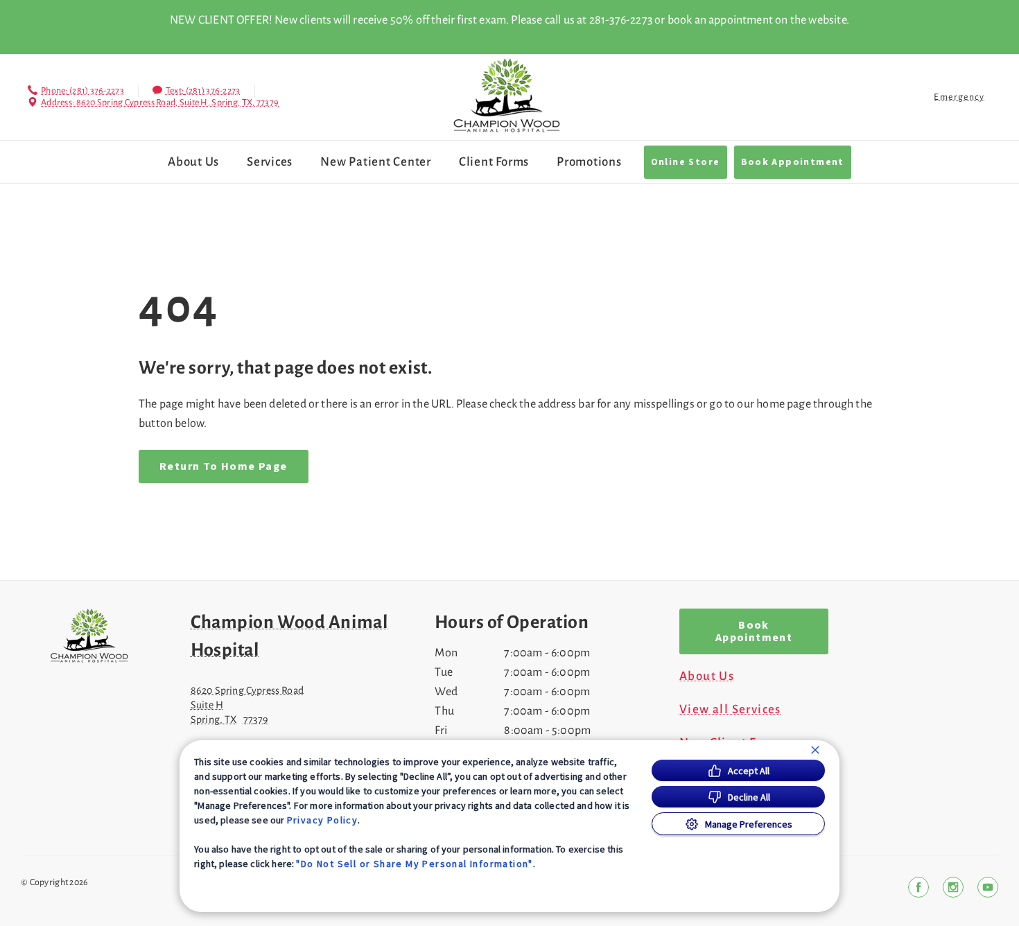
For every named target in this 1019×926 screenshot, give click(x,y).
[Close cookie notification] (815, 750)
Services (270, 161)
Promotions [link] (589, 161)
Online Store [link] (685, 162)
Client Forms (494, 161)
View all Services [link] (730, 710)
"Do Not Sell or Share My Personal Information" (414, 863)
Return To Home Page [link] (223, 466)
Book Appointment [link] (792, 162)
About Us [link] (706, 676)
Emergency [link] (959, 97)
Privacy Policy (322, 820)
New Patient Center (375, 161)
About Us (193, 161)
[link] (506, 95)
